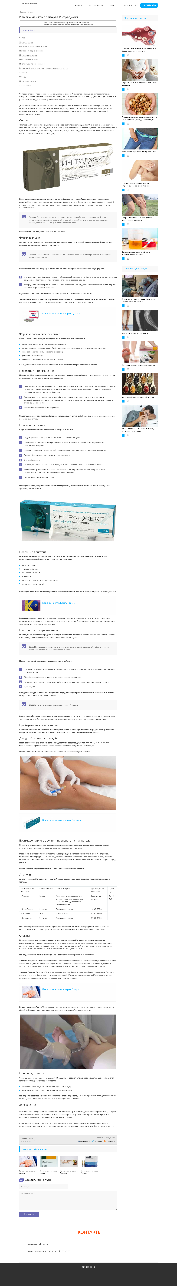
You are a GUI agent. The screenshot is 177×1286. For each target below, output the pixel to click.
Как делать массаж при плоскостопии (138, 365)
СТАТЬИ (112, 5)
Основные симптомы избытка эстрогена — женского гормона (136, 184)
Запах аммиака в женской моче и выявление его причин (137, 253)
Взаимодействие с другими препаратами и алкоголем (43, 68)
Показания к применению (31, 51)
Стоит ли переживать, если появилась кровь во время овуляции (139, 49)
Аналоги (23, 72)
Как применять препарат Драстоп (61, 313)
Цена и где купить (27, 81)
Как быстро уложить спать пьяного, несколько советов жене (138, 430)
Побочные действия (28, 59)
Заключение (25, 85)
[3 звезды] (26, 1141)
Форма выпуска (26, 42)
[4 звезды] (28, 1141)
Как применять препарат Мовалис (49, 1172)
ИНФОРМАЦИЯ (128, 5)
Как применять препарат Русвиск (61, 820)
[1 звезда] (22, 1141)
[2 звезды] (24, 1141)
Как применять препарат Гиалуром (69, 1172)
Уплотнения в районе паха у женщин (139, 151)
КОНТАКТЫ (150, 5)
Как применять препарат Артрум (61, 989)
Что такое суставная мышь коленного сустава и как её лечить (138, 300)
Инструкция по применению (32, 64)
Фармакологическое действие (33, 46)
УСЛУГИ (78, 5)
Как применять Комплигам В (58, 603)
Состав (22, 38)
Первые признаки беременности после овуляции (140, 84)
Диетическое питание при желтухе (138, 397)
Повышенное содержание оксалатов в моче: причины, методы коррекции (139, 118)
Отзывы (22, 77)
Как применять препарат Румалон (89, 1172)
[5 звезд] (30, 1141)
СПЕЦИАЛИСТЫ (95, 5)
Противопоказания (28, 55)
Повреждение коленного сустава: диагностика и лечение (137, 219)
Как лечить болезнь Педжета (135, 333)
